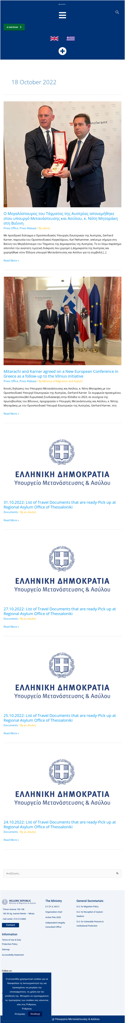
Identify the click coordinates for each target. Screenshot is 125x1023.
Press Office (11, 228)
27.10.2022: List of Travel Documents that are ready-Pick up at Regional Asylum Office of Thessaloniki (60, 611)
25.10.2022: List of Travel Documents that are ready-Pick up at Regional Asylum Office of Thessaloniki (60, 718)
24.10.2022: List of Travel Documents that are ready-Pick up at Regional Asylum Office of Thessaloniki (60, 824)
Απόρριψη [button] (20, 1014)
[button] (117, 12)
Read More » (11, 260)
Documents (11, 512)
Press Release (28, 228)
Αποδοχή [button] (35, 1014)
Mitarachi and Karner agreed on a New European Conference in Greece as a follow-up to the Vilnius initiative (61, 374)
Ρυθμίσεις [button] (27, 1008)
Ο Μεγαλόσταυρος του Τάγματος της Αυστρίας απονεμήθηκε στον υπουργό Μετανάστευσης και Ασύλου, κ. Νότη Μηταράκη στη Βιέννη (61, 218)
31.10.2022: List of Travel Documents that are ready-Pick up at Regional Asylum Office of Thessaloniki (60, 505)
